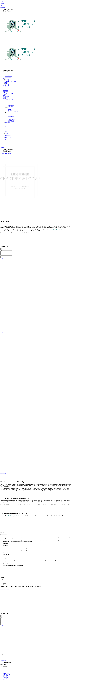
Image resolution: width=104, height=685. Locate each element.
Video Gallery (5, 97)
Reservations (5, 90)
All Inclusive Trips (6, 91)
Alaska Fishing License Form (8, 99)
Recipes (4, 94)
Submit (1, 258)
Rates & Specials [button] (6, 82)
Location (2, 147)
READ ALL (2, 567)
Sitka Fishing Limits (9, 86)
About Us (7, 79)
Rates (6, 83)
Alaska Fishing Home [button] (7, 74)
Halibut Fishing (8, 89)
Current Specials (8, 84)
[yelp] (2, 671)
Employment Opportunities (8, 93)
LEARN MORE (3, 234)
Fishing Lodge (8, 77)
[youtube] (1, 671)
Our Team (7, 80)
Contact (4, 100)
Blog (4, 92)
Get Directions (3, 660)
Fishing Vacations (8, 76)
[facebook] (3, 671)
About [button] (4, 78)
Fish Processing (6, 96)
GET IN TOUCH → (4, 589)
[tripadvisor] (4, 671)
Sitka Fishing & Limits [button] (7, 85)
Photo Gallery (5, 98)
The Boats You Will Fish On (10, 81)
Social (4, 95)
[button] (3, 153)
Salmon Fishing (8, 87)
